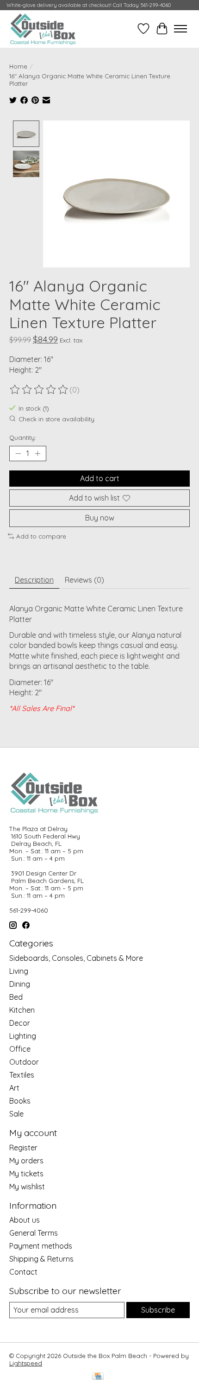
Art (14, 1087)
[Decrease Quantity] (18, 454)
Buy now (99, 517)
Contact (23, 1271)
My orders (26, 1160)
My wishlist (27, 1186)
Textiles (21, 1074)
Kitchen (22, 1010)
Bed (16, 997)
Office (20, 1049)
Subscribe (158, 1309)
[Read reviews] (39, 389)
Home (18, 66)
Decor (19, 1023)
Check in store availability (56, 419)
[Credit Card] (98, 1376)
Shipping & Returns (41, 1258)
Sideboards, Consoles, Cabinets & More (76, 958)
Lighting (22, 1036)
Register (23, 1147)
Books (20, 1100)
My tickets (26, 1173)
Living (18, 971)
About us (24, 1220)
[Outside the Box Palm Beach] (43, 28)
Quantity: (22, 437)
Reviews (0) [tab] (84, 579)
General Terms (33, 1233)
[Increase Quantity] (37, 454)
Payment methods (40, 1245)
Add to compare (41, 536)
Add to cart (99, 478)
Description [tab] (34, 579)
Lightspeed (25, 1363)
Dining (19, 984)
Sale (16, 1113)
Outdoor (24, 1061)
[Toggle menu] (180, 28)
